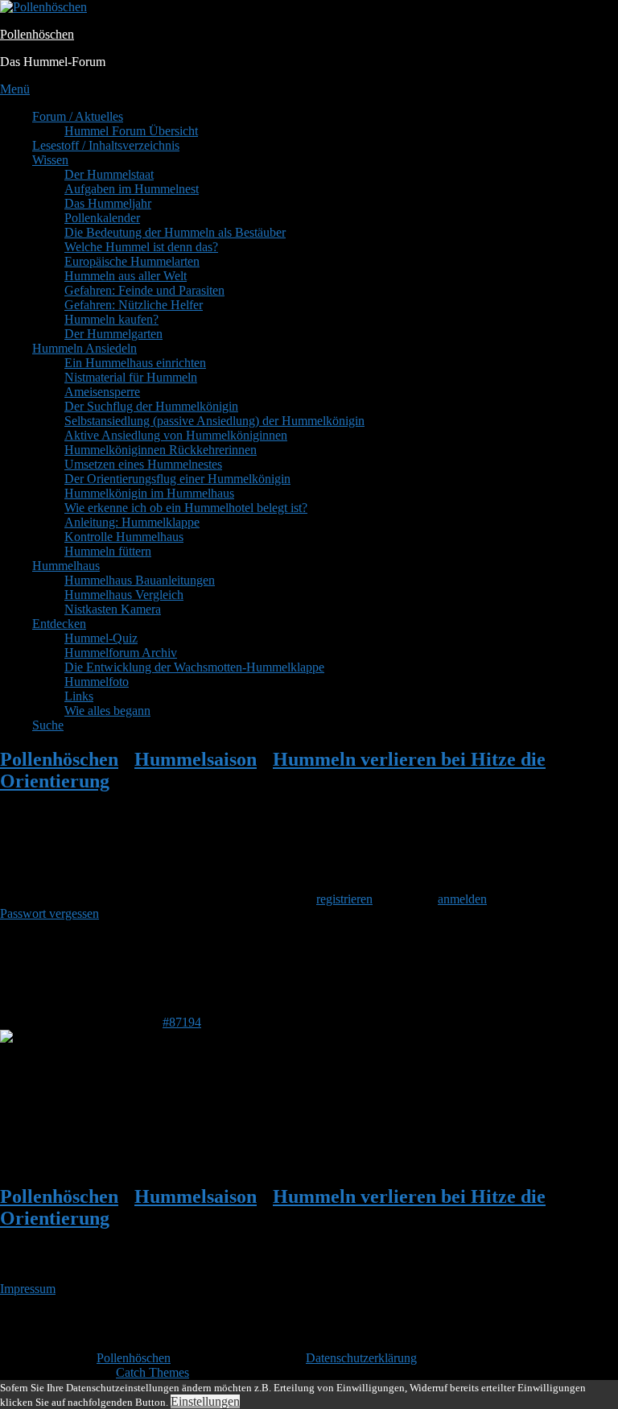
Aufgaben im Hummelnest (131, 189)
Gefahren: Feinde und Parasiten (144, 290)
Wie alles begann (107, 710)
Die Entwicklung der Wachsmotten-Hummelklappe (194, 667)
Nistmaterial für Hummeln (130, 377)
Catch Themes (152, 1372)
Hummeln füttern (107, 551)
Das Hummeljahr (107, 203)
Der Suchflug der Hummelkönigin (151, 406)
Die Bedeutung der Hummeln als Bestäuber (175, 232)
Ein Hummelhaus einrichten (135, 363)
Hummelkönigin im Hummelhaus (149, 493)
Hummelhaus (66, 565)
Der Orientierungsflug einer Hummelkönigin (177, 479)
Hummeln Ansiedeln (84, 348)
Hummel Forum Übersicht (131, 131)
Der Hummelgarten (113, 334)
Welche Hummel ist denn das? (141, 247)
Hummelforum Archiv (120, 652)
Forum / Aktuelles (77, 116)
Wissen (50, 160)
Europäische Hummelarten (132, 261)
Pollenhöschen (37, 34)
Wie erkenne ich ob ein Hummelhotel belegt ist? (185, 507)
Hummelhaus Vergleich (123, 594)
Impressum (28, 1288)
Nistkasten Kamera (112, 609)
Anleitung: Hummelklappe (132, 522)
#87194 (182, 1022)
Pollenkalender (102, 218)
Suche (48, 725)
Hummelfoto (96, 681)
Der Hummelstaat (109, 174)
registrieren (344, 899)
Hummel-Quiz (101, 638)
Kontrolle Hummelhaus (123, 536)
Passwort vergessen (49, 913)
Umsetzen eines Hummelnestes (143, 464)
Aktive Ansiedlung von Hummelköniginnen (175, 435)
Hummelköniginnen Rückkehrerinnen (160, 450)
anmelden (462, 899)
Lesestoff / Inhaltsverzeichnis (105, 145)
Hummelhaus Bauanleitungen (139, 580)
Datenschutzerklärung (361, 1358)
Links (78, 696)
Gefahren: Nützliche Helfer (133, 305)
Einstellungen (205, 1401)
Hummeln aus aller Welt (125, 276)
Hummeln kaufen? (111, 319)
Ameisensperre (102, 392)
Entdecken (59, 623)
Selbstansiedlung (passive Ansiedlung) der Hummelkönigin (214, 421)
